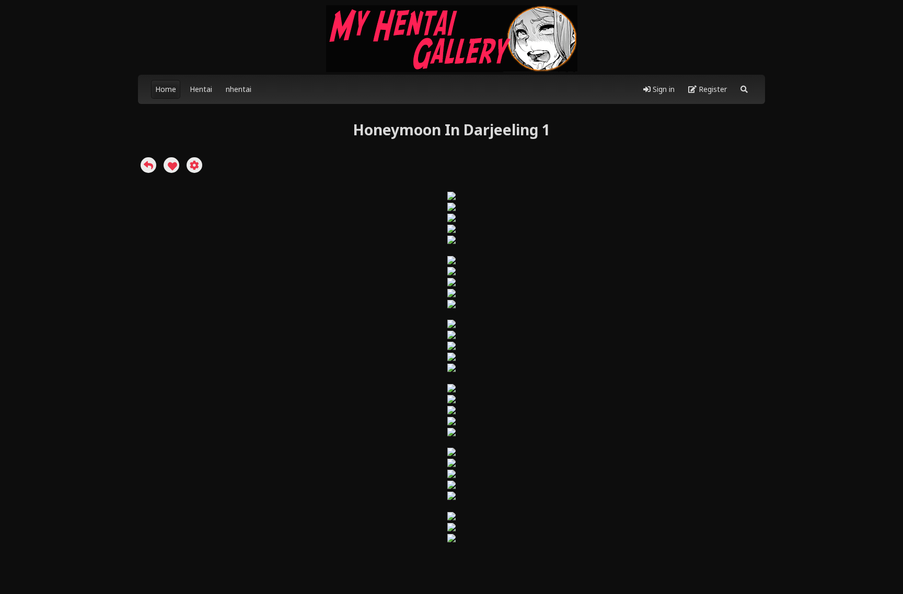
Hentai (201, 89)
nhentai (238, 89)
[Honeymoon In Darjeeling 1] (148, 165)
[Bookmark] (171, 165)
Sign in (663, 89)
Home (165, 89)
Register (712, 89)
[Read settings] (194, 165)
